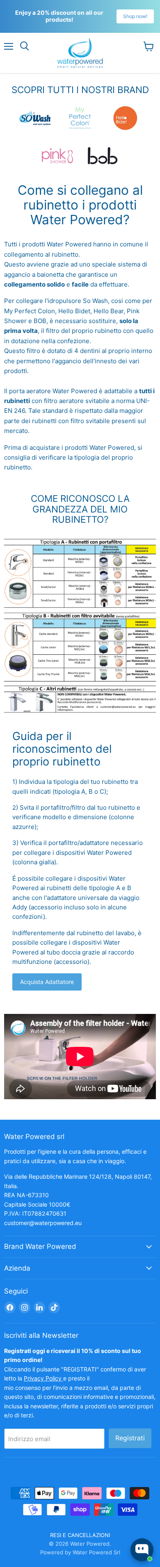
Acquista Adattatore (47, 981)
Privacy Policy (43, 1378)
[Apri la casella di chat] (141, 1549)
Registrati (130, 1438)
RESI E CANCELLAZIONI (80, 1535)
